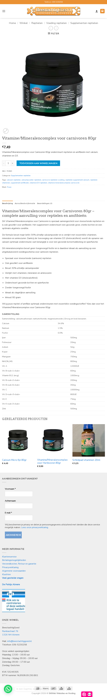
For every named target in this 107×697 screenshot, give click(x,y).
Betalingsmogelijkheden (14, 560)
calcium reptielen (14, 180)
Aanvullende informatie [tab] (25, 203)
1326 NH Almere (11, 634)
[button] (3, 11)
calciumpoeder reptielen (31, 180)
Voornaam (10, 488)
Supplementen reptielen (84, 23)
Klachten (6, 574)
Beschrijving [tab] (7, 203)
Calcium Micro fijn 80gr (14, 460)
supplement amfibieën (20, 183)
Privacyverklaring (10, 567)
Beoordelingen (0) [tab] (44, 203)
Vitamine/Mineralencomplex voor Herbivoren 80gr (52, 461)
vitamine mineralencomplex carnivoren (63, 183)
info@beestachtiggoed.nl (19, 641)
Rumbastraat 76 (10, 631)
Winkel (24, 23)
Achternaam (10, 500)
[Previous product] (56, 28)
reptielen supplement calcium (77, 180)
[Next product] (51, 28)
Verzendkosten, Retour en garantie (19, 563)
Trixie (9, 187)
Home (12, 23)
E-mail (8, 512)
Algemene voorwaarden (14, 570)
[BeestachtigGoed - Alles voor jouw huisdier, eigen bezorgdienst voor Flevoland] (53, 11)
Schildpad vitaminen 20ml (86, 460)
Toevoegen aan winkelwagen (38, 163)
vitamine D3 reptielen (38, 183)
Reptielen (37, 23)
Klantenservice (9, 556)
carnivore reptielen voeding (53, 180)
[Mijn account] (96, 11)
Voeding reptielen (56, 23)
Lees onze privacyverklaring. (34, 527)
